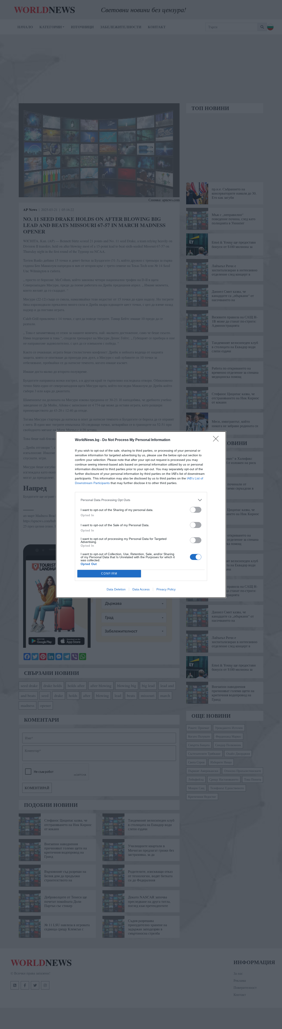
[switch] (195, 510)
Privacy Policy (166, 589)
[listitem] (141, 500)
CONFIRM (109, 573)
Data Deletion (116, 589)
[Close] (217, 440)
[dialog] (141, 515)
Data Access (141, 589)
